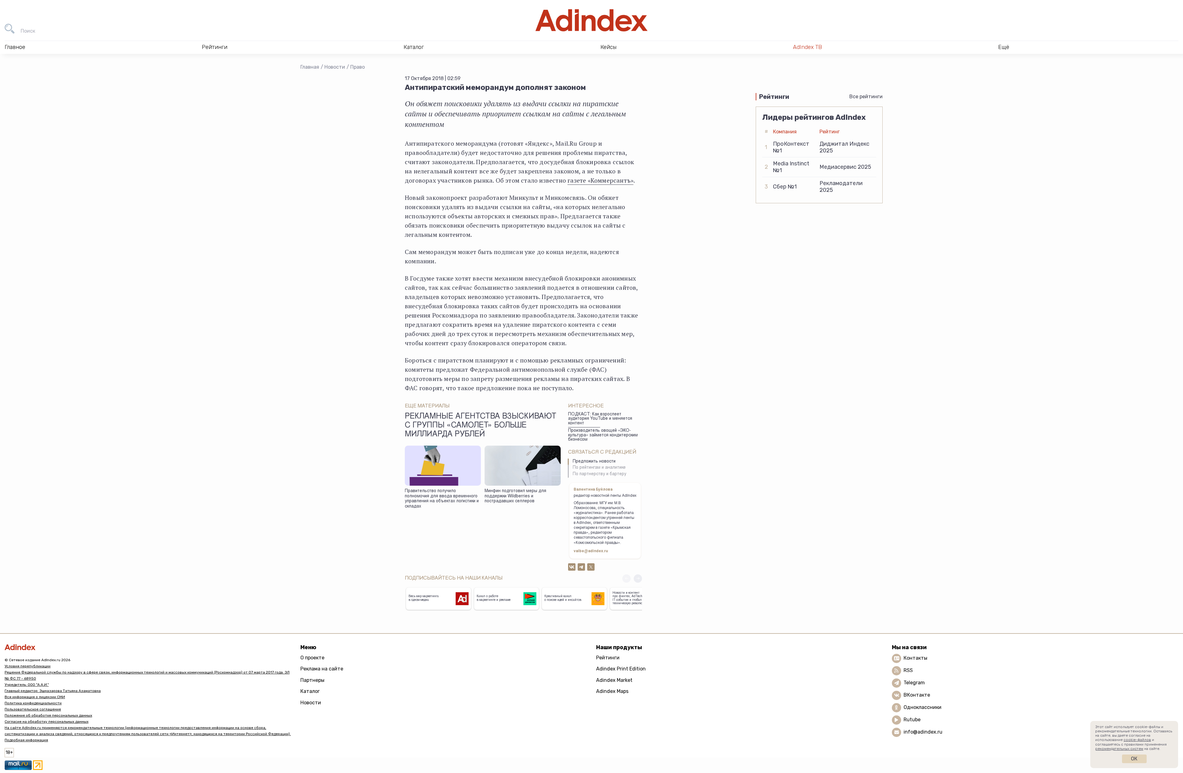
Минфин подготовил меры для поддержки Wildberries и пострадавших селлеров (515, 496)
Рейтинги (608, 658)
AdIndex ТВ (807, 47)
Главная (309, 67)
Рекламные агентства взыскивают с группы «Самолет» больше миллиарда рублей (480, 426)
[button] (638, 578)
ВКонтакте (917, 695)
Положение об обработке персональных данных (48, 715)
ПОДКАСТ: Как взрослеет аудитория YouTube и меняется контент (600, 419)
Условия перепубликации (28, 666)
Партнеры (312, 680)
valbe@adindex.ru (591, 551)
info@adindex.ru (923, 732)
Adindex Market (614, 680)
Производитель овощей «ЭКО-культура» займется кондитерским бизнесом (603, 435)
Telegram (914, 683)
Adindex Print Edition (621, 669)
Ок (1134, 759)
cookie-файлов (1137, 740)
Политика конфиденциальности (33, 703)
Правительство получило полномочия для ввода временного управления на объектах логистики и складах (442, 499)
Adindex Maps (612, 691)
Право (357, 67)
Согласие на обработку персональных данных (46, 721)
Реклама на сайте (321, 669)
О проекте (312, 658)
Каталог (310, 691)
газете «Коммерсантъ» (600, 180)
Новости (334, 67)
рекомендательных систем (1119, 749)
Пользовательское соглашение (33, 709)
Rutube (912, 719)
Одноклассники (922, 707)
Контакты (915, 658)
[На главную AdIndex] (591, 20)
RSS (908, 670)
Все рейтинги (866, 96)
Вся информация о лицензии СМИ (35, 697)
